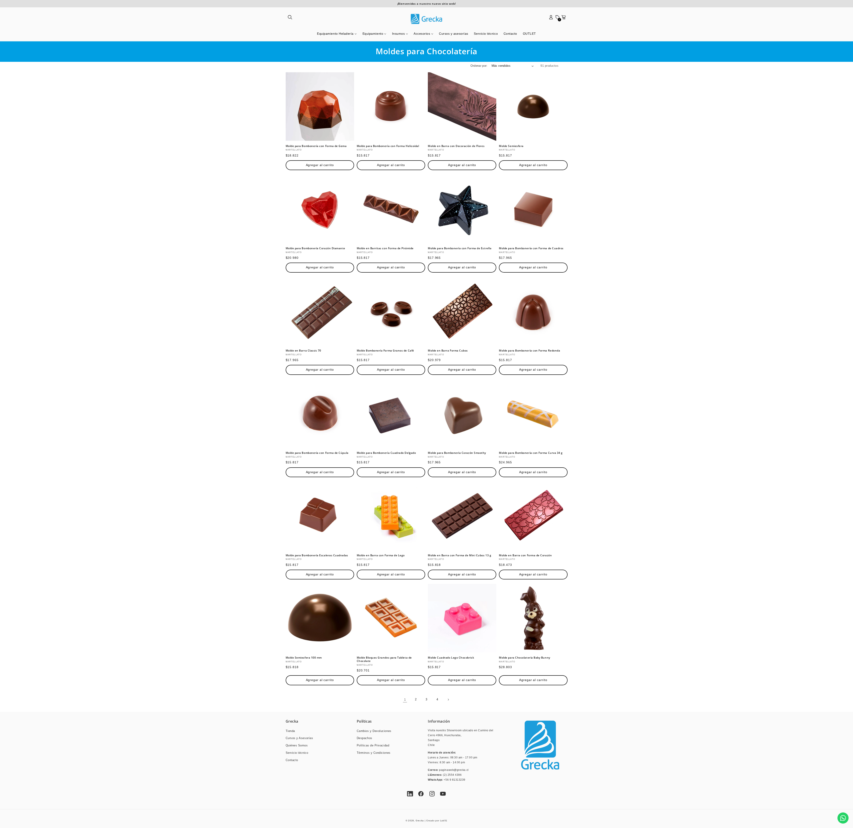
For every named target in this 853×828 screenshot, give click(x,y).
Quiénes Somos (297, 745)
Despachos (364, 738)
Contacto (292, 760)
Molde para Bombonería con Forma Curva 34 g (531, 452)
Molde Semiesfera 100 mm (304, 657)
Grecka (420, 820)
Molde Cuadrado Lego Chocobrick (451, 657)
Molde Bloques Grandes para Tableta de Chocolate (384, 659)
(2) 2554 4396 (452, 774)
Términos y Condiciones (374, 752)
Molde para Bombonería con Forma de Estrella (459, 248)
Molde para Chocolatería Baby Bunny (524, 657)
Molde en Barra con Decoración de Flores (456, 146)
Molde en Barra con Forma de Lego (381, 555)
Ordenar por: (478, 65)
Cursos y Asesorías (299, 738)
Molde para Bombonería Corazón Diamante (315, 248)
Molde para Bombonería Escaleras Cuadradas (317, 555)
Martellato (294, 150)
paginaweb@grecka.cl (453, 769)
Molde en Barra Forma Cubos (448, 350)
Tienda (290, 731)
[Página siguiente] (448, 699)
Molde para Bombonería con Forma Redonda (529, 350)
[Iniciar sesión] (551, 18)
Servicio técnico (297, 752)
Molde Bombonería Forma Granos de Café (385, 350)
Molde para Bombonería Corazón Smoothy (457, 452)
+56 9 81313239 (454, 779)
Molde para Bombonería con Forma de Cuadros (531, 248)
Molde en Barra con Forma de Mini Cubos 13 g (459, 555)
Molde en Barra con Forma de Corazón (525, 555)
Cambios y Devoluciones (374, 731)
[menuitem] (336, 33)
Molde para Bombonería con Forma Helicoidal (388, 146)
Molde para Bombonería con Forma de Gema (316, 146)
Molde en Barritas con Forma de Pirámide (385, 248)
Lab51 (443, 820)
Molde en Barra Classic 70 (303, 350)
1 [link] (405, 699)
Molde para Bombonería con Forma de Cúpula (317, 452)
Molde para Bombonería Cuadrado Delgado (386, 452)
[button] (290, 18)
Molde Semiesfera (511, 146)
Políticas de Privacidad (373, 745)
